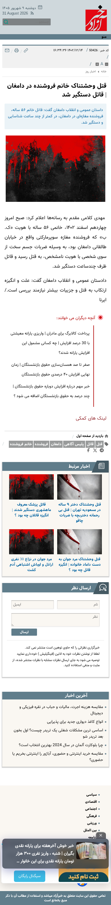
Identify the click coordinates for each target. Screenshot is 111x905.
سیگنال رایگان (29, 876)
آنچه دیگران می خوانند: (75, 318)
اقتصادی (91, 801)
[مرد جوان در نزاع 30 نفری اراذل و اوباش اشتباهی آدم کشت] (31, 541)
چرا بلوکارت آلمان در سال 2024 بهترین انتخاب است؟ (61, 745)
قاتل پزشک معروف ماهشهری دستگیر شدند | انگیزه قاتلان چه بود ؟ (31, 510)
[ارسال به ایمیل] (7, 52)
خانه (103, 71)
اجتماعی (91, 809)
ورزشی (92, 823)
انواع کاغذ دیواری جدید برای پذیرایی (75, 722)
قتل (99, 444)
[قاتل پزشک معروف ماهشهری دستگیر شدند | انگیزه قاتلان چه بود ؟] (31, 486)
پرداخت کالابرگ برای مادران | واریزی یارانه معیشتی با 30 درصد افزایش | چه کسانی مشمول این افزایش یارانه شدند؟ (50, 343)
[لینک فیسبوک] (89, 451)
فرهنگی (92, 816)
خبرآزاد (57, 895)
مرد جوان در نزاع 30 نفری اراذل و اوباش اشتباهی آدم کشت (31, 565)
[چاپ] (16, 52)
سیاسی (92, 794)
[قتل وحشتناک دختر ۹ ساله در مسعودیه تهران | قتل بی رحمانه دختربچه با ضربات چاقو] (79, 486)
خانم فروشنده (21, 444)
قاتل (90, 444)
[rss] (31, 14)
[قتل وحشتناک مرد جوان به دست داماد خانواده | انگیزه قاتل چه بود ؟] (79, 541)
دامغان (56, 444)
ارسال (24, 632)
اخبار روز (90, 71)
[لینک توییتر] (96, 451)
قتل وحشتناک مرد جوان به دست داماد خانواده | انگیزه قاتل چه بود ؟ (80, 565)
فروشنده (41, 444)
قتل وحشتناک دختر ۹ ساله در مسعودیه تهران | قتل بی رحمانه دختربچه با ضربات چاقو (79, 513)
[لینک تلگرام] (102, 451)
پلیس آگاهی (74, 444)
